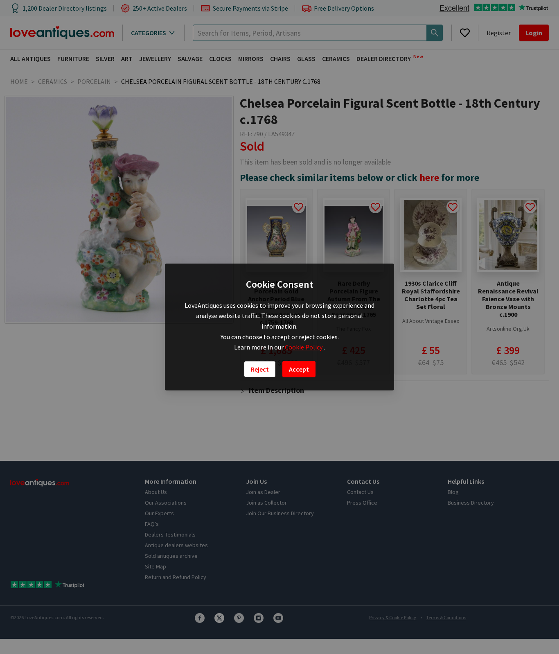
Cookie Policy (304, 347)
